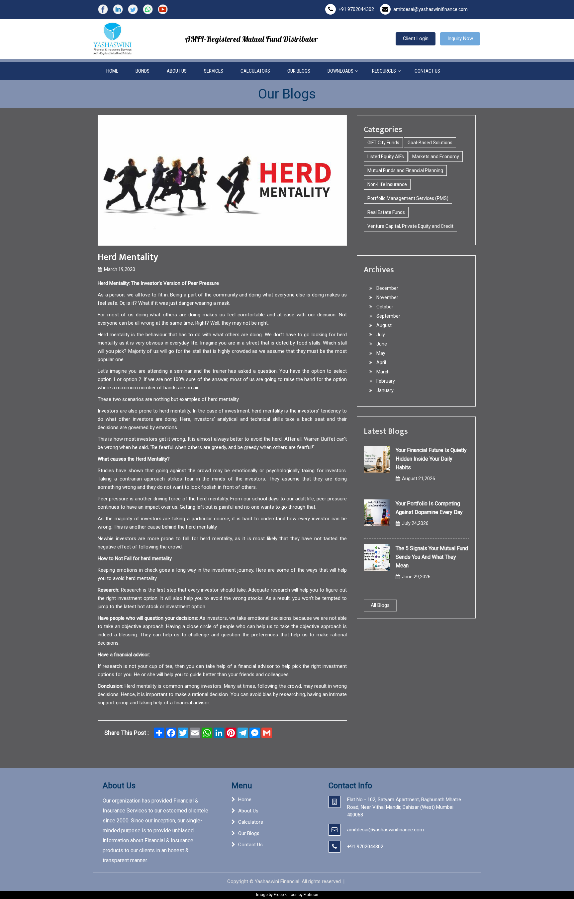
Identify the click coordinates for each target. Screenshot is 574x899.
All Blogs (380, 605)
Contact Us (250, 845)
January (384, 390)
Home (244, 800)
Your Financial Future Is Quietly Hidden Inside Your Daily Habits (431, 459)
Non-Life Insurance (387, 184)
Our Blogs (248, 833)
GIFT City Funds (383, 142)
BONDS (142, 71)
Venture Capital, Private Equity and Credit (410, 226)
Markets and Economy (435, 156)
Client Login (416, 38)
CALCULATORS (255, 71)
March (382, 371)
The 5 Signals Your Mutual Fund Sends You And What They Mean (432, 557)
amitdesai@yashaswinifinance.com (430, 9)
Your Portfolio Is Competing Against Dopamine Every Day (429, 507)
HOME (112, 71)
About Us (248, 811)
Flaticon (311, 894)
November (386, 297)
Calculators (250, 822)
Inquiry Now (460, 38)
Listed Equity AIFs (385, 156)
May (380, 353)
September (387, 316)
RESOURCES (384, 71)
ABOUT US (177, 71)
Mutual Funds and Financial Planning (405, 170)
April (380, 362)
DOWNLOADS (340, 71)
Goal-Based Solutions (430, 142)
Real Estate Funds (386, 212)
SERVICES (213, 71)
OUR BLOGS (298, 71)
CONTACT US (427, 71)
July (380, 334)
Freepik (280, 894)
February (385, 381)
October (384, 306)
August (383, 325)
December (386, 288)
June (381, 344)
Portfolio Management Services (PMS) (407, 198)
